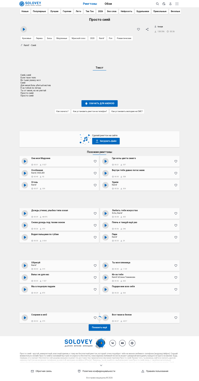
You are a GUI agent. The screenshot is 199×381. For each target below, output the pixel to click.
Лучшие (54, 11)
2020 (92, 38)
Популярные (39, 11)
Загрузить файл (108, 141)
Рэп (110, 38)
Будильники (143, 11)
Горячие (67, 11)
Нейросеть (126, 11)
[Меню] (177, 4)
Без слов (111, 11)
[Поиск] (157, 4)
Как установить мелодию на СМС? (127, 111)
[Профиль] (170, 4)
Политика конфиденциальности (98, 371)
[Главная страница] (30, 3)
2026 (100, 11)
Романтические (124, 38)
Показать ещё (99, 327)
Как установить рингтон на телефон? (90, 111)
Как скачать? (62, 111)
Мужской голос (79, 38)
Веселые (175, 11)
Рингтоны (90, 3)
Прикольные (160, 11)
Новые (25, 11)
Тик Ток (90, 11)
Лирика (39, 38)
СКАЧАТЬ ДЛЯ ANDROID (101, 103)
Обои (108, 3)
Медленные (61, 38)
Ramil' (101, 38)
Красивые (26, 38)
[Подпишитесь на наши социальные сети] (112, 343)
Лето (78, 11)
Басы (49, 38)
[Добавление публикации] (164, 4)
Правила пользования (157, 371)
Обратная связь (44, 371)
